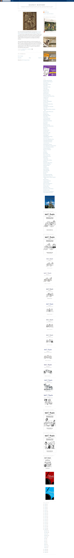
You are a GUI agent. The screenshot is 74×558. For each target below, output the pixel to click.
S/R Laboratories (46, 93)
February (45, 545)
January (45, 547)
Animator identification (47, 180)
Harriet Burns (45, 127)
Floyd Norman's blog (46, 124)
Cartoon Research (46, 89)
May (45, 541)
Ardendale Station (46, 182)
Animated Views (46, 97)
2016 (45, 519)
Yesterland (45, 166)
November (46, 532)
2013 (45, 523)
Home (30, 57)
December (46, 530)
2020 (45, 513)
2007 (45, 550)
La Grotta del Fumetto (46, 118)
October (45, 533)
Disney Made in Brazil (46, 115)
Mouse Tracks (45, 157)
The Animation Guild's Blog (47, 174)
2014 (45, 522)
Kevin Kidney (45, 122)
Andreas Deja (45, 88)
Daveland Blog (45, 171)
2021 (45, 511)
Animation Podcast (46, 137)
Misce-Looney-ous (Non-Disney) (48, 191)
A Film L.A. (45, 150)
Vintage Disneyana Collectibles (48, 106)
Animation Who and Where (47, 160)
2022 (45, 510)
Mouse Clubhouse (46, 169)
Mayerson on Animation (47, 149)
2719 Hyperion (45, 98)
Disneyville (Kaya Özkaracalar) (48, 111)
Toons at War (45, 107)
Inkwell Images (45, 153)
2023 (45, 508)
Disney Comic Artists (46, 184)
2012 (45, 525)
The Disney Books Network (47, 80)
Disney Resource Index (47, 94)
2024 (45, 507)
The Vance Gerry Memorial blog (48, 126)
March (45, 544)
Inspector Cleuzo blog (46, 132)
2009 (45, 529)
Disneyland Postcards (46, 119)
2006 (45, 552)
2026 (45, 504)
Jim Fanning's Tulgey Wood (47, 162)
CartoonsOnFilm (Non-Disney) (48, 192)
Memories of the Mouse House (48, 103)
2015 (45, 520)
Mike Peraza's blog (46, 90)
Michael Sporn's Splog (46, 86)
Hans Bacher (45, 152)
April (45, 542)
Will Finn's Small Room (47, 164)
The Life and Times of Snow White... (49, 96)
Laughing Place (45, 158)
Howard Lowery (45, 100)
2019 (45, 514)
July (45, 538)
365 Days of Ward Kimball (47, 101)
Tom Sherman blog (46, 129)
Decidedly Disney (46, 114)
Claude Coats (45, 128)
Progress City (45, 112)
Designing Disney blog (47, 156)
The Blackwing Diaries (47, 148)
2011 (45, 526)
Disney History (37, 5)
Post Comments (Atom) (25, 59)
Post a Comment (20, 56)
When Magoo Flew (46, 133)
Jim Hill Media (45, 105)
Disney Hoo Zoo (46, 179)
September (46, 535)
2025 (45, 505)
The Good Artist (45, 131)
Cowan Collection (46, 143)
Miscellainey (45, 161)
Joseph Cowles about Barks (47, 120)
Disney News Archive (46, 187)
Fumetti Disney (45, 116)
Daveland (44, 173)
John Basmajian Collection (47, 144)
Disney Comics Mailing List (47, 183)
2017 (45, 517)
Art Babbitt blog (46, 92)
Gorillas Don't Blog (46, 170)
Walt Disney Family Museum (47, 81)
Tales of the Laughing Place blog (48, 139)
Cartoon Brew (45, 85)
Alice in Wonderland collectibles (48, 146)
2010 (45, 528)
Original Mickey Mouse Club (48, 175)
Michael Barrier (45, 83)
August (45, 536)
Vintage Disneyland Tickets (47, 141)
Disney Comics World (46, 154)
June (45, 539)
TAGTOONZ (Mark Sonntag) (47, 136)
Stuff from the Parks (46, 165)
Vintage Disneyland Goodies (47, 140)
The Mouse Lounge (46, 190)
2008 (45, 549)
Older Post (40, 57)
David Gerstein (45, 102)
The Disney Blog (46, 186)
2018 (45, 516)
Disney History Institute (47, 84)
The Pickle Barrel (46, 167)
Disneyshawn (45, 123)
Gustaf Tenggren (46, 135)
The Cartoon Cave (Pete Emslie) (48, 188)
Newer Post (19, 57)
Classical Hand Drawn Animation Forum (49, 145)
